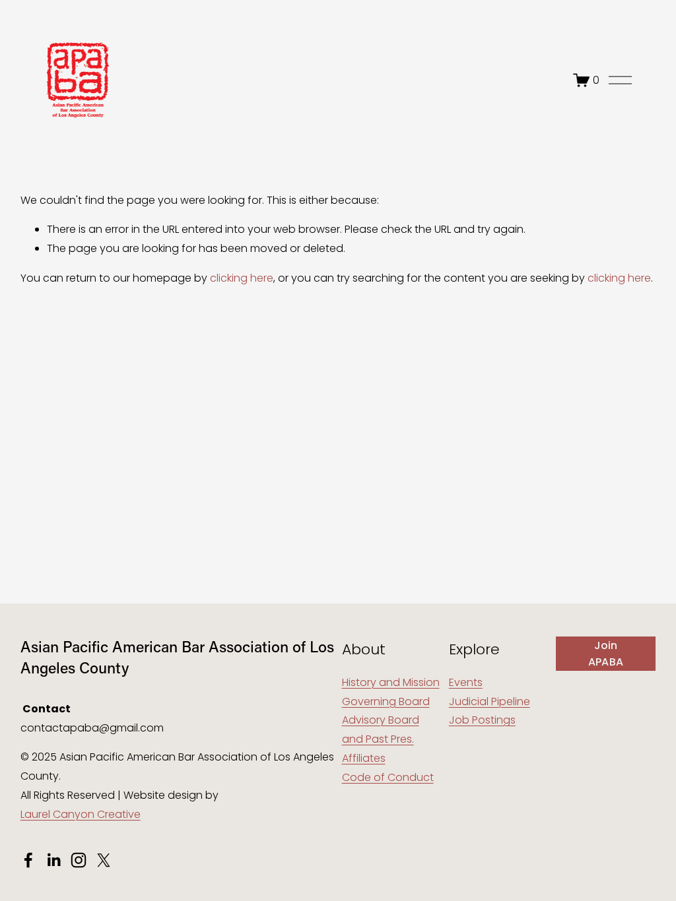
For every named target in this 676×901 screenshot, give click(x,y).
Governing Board (386, 701)
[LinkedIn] (53, 860)
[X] (104, 860)
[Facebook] (28, 860)
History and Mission (391, 682)
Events (466, 682)
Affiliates (364, 758)
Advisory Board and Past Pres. (380, 729)
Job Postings (482, 720)
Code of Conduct (388, 777)
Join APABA (606, 653)
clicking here (241, 278)
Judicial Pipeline (489, 701)
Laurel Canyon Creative (80, 814)
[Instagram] (78, 860)
